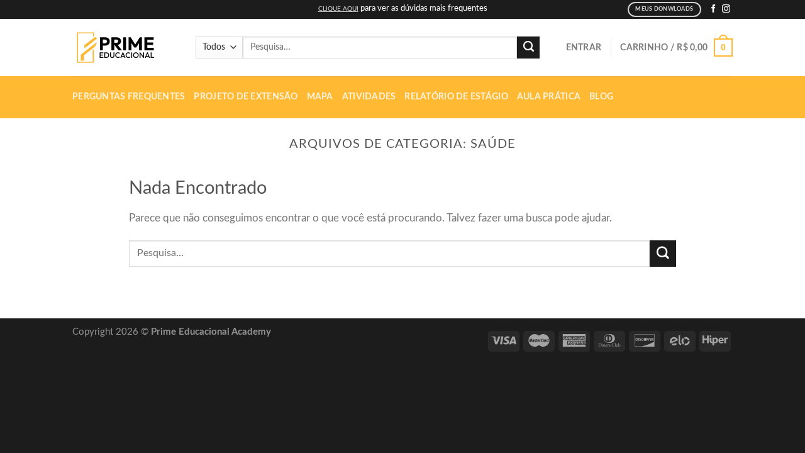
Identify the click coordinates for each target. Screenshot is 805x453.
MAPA (320, 96)
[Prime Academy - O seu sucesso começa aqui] (119, 47)
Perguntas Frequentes (128, 96)
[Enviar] (528, 47)
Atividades (369, 96)
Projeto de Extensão (245, 96)
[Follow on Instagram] (726, 9)
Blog (601, 96)
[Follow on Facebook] (713, 9)
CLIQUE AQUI (338, 9)
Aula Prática (548, 96)
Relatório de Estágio (456, 96)
